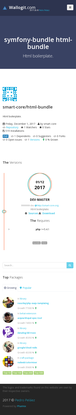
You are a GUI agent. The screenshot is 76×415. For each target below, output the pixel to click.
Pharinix (21, 406)
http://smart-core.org (48, 205)
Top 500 (39, 372)
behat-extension (28, 313)
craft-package (27, 357)
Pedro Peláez (44, 10)
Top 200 (28, 372)
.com (22, 7)
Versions (35, 139)
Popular (26, 287)
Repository (12, 127)
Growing (11, 287)
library (23, 298)
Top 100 (17, 372)
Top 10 (7, 372)
